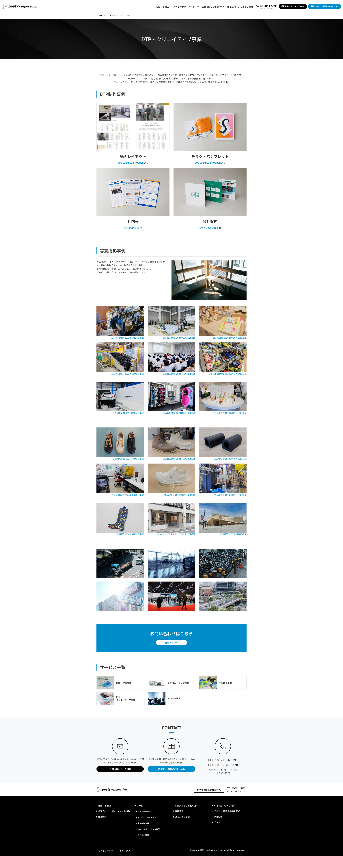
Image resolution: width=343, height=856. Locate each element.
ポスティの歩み (178, 6)
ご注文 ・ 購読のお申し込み (326, 6)
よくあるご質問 (245, 6)
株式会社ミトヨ (131, 227)
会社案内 (231, 6)
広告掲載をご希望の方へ (213, 6)
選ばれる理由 (162, 6)
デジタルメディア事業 (178, 683)
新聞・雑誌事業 (123, 683)
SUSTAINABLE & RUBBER (130, 162)
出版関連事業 (225, 683)
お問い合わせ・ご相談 (294, 6)
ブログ (217, 822)
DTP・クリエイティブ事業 (125, 698)
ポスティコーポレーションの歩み (114, 811)
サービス (192, 6)
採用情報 (179, 811)
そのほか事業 (174, 698)
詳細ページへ (171, 642)
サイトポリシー (105, 850)
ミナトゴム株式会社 (208, 227)
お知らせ (218, 816)
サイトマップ (123, 850)
